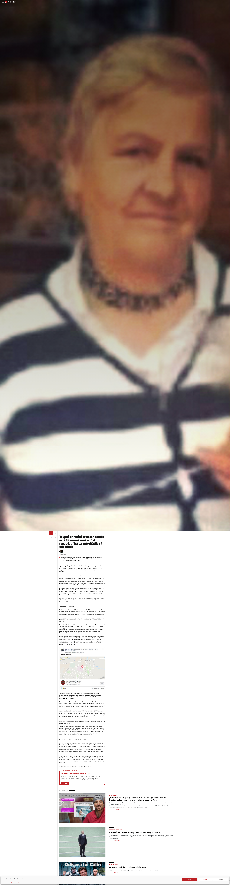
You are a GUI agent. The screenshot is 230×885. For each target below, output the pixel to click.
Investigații (112, 795)
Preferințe (221, 879)
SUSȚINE (65, 783)
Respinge (205, 879)
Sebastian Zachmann (117, 840)
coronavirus (62, 533)
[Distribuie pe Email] (55, 537)
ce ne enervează (114, 864)
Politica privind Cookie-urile (7, 882)
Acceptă (189, 879)
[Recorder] (10, 2)
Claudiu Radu (115, 872)
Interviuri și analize (115, 830)
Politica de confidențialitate (18, 882)
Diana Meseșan (116, 809)
